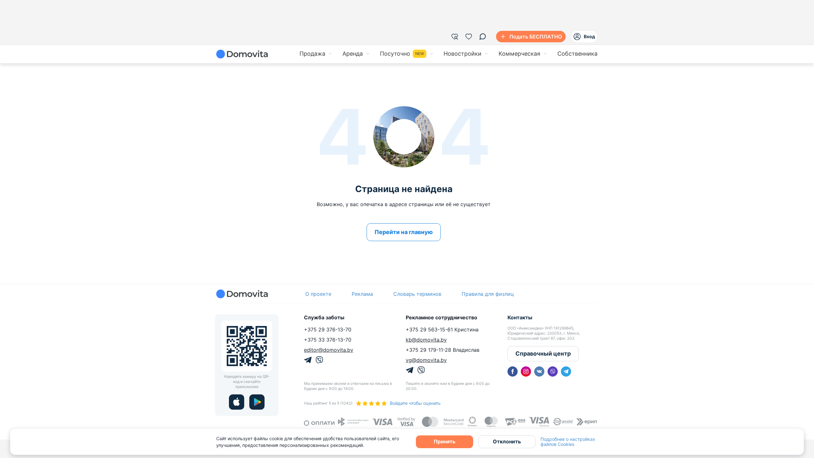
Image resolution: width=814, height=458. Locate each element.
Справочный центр (543, 353)
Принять (444, 441)
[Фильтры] (455, 36)
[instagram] (526, 371)
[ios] (236, 402)
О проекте (318, 294)
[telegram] (566, 371)
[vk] (539, 371)
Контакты (519, 317)
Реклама (362, 294)
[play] (257, 402)
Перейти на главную (404, 232)
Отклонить (507, 441)
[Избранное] (469, 36)
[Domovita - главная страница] (242, 54)
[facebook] (512, 371)
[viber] (553, 371)
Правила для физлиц (488, 294)
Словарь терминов (417, 294)
